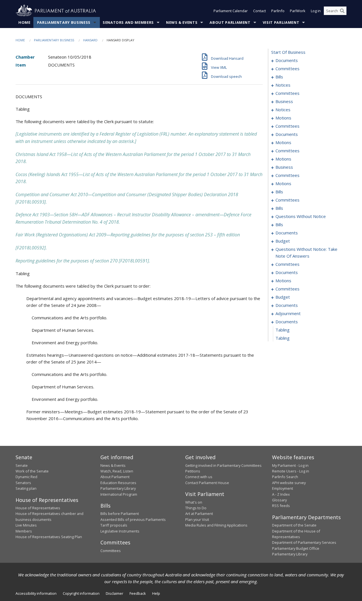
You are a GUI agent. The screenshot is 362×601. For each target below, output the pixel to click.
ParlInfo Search (285, 476)
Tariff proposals (113, 525)
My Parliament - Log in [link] (290, 465)
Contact (259, 10)
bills (279, 77)
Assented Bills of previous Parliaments (133, 519)
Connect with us (198, 476)
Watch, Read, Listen (116, 471)
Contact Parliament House (207, 482)
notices (282, 85)
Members (24, 531)
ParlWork (297, 10)
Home (24, 22)
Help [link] (156, 593)
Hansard (90, 40)
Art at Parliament (199, 513)
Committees (110, 550)
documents (286, 60)
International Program (118, 494)
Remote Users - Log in (290, 471)
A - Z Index (281, 494)
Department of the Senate (294, 525)
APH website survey (289, 482)
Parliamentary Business (63, 22)
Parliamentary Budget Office (295, 548)
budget (282, 241)
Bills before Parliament (119, 513)
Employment (282, 488)
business (284, 101)
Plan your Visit (197, 519)
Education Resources (118, 482)
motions (283, 118)
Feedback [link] (138, 593)
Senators (23, 482)
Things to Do (195, 507)
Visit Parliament (281, 22)
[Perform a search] (342, 11)
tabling (282, 330)
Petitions (192, 471)
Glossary (279, 499)
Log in (316, 10)
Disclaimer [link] (114, 593)
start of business (288, 52)
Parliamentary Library (118, 488)
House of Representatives (38, 507)
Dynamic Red (26, 476)
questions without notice (300, 216)
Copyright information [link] (81, 593)
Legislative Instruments (119, 531)
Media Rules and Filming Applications (216, 525)
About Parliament (230, 22)
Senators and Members (128, 22)
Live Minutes (26, 525)
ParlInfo (278, 10)
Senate (22, 465)
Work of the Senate (32, 471)
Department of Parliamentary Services (304, 542)
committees (287, 68)
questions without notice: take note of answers (306, 252)
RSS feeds (281, 505)
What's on (193, 502)
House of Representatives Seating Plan (49, 536)
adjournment (288, 313)
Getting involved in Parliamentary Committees (223, 465)
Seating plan (26, 488)
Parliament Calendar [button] (231, 10)
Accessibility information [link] (36, 593)
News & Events (181, 22)
